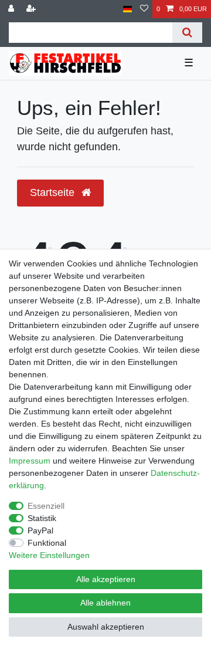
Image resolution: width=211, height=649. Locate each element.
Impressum (29, 460)
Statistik (42, 518)
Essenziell (46, 506)
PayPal (40, 530)
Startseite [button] (53, 192)
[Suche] (187, 32)
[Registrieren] (32, 9)
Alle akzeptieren (105, 579)
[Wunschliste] (144, 9)
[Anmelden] (12, 9)
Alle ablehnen (105, 602)
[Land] (127, 9)
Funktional (47, 542)
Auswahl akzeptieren (105, 626)
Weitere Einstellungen (49, 555)
